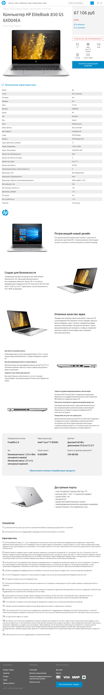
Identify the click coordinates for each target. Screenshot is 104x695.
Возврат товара (8, 670)
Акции (30, 3)
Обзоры (5, 676)
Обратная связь (34, 682)
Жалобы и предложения (37, 673)
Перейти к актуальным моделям (88, 65)
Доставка (59, 670)
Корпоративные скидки (39, 3)
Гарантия (6, 673)
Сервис (16, 3)
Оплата (58, 673)
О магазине (33, 670)
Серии (5, 680)
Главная (6, 9)
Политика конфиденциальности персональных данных (40, 677)
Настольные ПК (35, 9)
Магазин (11, 3)
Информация (23, 3)
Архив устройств (16, 9)
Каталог (26, 9)
